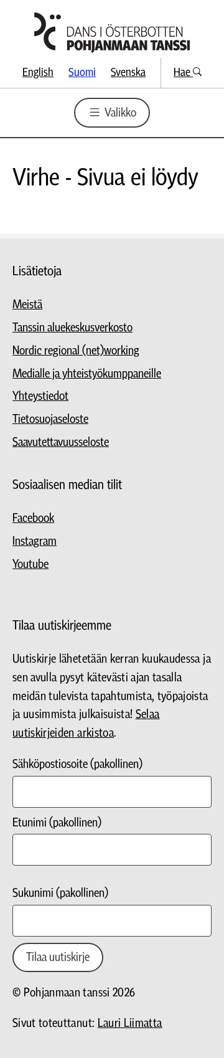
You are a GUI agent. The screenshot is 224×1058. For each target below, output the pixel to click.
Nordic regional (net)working (75, 351)
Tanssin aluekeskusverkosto (72, 328)
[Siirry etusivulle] (112, 32)
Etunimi (56, 823)
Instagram (34, 541)
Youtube (30, 564)
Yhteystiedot (40, 396)
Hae (183, 72)
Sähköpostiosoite (77, 764)
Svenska (128, 72)
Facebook (33, 518)
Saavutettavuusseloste (60, 442)
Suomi (82, 72)
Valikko (119, 113)
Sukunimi (60, 893)
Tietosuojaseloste (50, 419)
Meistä (27, 305)
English (38, 72)
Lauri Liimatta (130, 1023)
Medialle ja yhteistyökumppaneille (86, 374)
